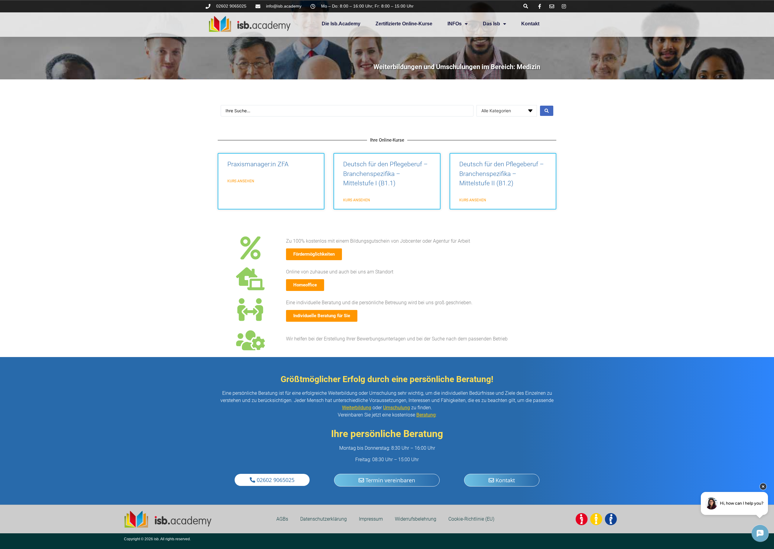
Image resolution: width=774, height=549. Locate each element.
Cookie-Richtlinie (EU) (471, 519)
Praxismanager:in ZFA (257, 164)
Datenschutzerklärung (323, 519)
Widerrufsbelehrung (415, 519)
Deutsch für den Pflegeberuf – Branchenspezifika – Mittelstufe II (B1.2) (501, 174)
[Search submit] (546, 111)
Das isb (491, 23)
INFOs (454, 23)
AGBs (282, 519)
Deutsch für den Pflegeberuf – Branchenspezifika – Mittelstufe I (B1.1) (385, 174)
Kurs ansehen (240, 181)
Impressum (371, 519)
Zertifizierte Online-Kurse (404, 23)
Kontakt (530, 23)
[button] (525, 6)
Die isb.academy (341, 23)
